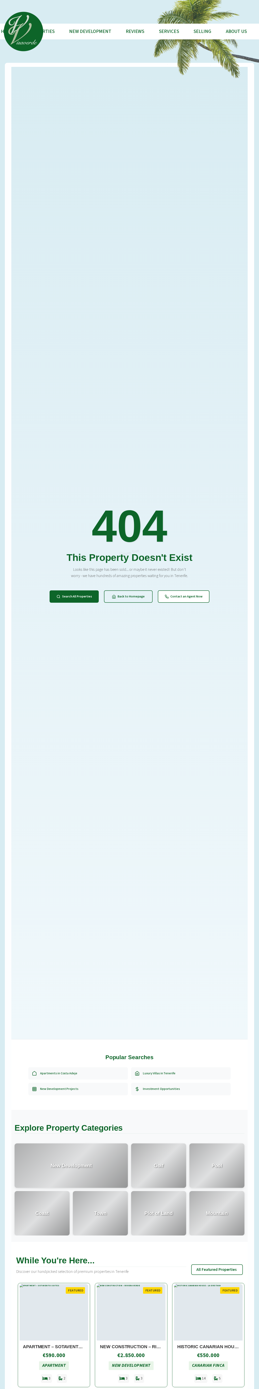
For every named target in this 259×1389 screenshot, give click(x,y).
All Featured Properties (216, 1269)
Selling (202, 31)
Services (169, 31)
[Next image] (83, 1312)
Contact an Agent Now (186, 596)
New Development (90, 31)
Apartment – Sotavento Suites (61, 1346)
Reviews (135, 31)
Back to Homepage (131, 596)
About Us (236, 31)
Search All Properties (77, 596)
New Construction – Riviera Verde (143, 1346)
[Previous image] (24, 1312)
